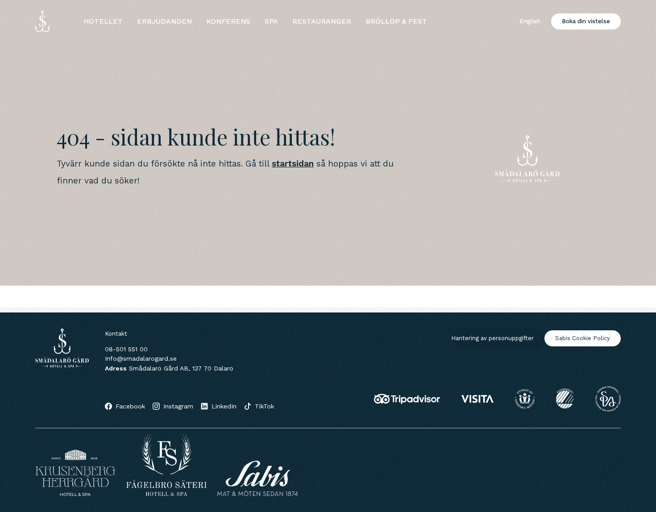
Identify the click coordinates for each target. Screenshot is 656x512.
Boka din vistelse (586, 21)
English (529, 21)
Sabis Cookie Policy (582, 338)
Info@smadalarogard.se (141, 358)
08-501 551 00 (126, 349)
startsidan (293, 163)
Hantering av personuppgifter (492, 338)
